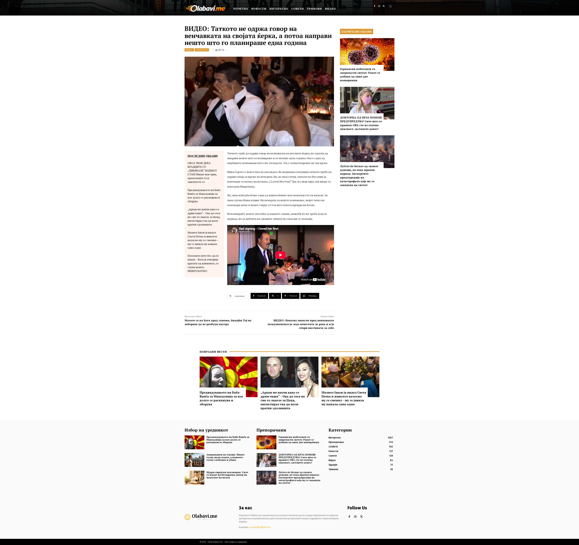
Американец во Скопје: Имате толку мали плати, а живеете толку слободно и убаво (225, 457)
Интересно (201, 50)
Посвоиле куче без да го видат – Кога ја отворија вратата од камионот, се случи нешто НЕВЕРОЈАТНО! (203, 263)
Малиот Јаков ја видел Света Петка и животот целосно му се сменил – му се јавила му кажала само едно (203, 240)
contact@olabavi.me (260, 527)
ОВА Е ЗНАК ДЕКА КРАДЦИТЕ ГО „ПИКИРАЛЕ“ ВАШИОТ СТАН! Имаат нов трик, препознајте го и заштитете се (202, 172)
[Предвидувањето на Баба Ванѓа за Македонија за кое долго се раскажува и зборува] (229, 377)
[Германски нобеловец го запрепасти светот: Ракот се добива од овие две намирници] (367, 54)
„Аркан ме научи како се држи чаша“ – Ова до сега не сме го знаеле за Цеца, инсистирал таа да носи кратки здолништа (204, 216)
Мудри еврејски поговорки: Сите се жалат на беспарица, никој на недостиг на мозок (227, 475)
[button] (390, 6)
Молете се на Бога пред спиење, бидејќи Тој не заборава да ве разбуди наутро (218, 322)
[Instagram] (379, 6)
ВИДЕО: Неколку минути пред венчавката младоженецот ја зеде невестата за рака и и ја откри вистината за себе (301, 324)
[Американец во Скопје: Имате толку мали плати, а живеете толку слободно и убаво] (194, 460)
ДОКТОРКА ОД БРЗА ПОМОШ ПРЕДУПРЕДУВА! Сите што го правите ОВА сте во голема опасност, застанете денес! (361, 123)
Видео (189, 50)
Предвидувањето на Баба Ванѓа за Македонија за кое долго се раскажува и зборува (204, 195)
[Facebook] (374, 6)
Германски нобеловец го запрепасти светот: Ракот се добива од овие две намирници (360, 74)
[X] (383, 6)
